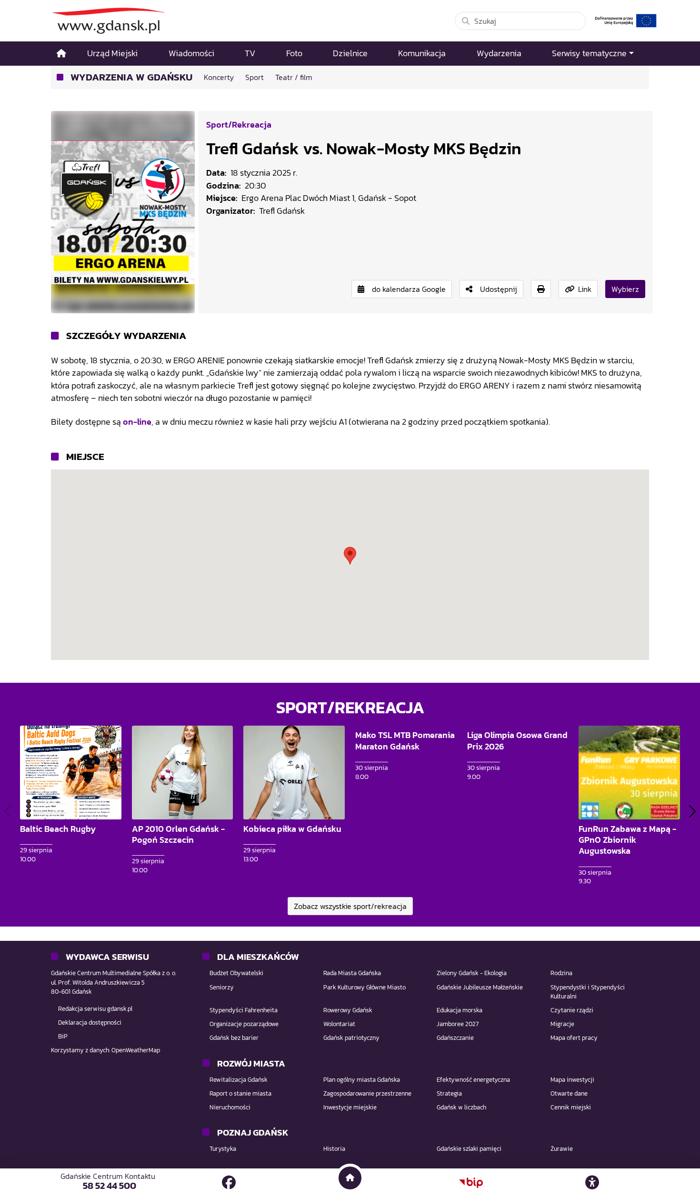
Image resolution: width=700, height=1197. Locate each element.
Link (584, 289)
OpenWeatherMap (135, 1050)
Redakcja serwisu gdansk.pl (95, 1008)
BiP (63, 1036)
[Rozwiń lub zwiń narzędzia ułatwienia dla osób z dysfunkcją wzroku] (592, 1182)
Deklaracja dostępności (89, 1022)
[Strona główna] (61, 53)
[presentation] (7, 811)
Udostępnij (498, 289)
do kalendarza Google (409, 289)
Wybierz (625, 289)
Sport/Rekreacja (238, 124)
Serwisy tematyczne (589, 53)
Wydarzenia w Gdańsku (131, 77)
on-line (137, 422)
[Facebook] (229, 1182)
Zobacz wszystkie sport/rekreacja (350, 906)
